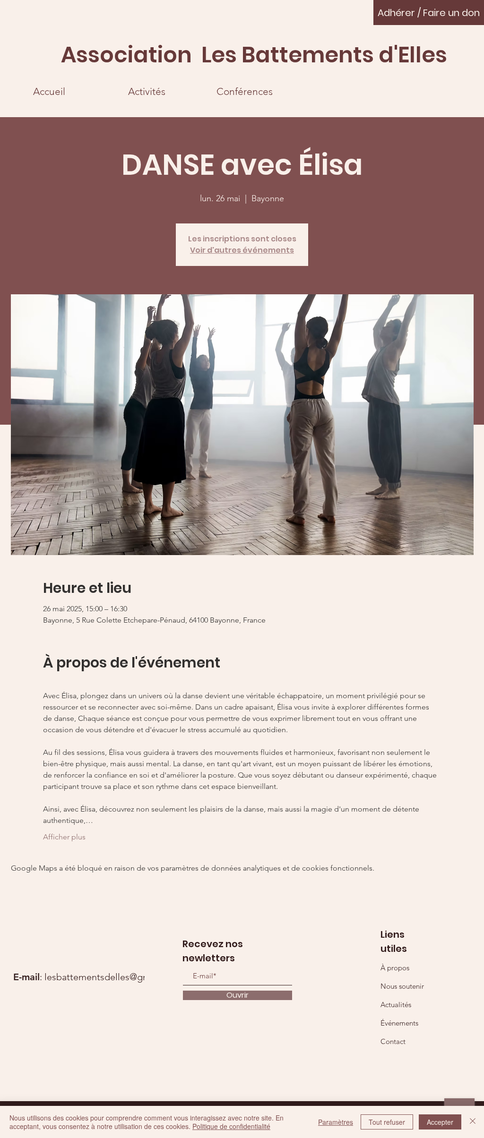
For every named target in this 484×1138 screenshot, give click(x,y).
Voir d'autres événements (242, 250)
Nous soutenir (402, 986)
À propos (394, 967)
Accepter (440, 1122)
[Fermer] (472, 1121)
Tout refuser (387, 1122)
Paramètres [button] (335, 1122)
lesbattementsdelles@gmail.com (112, 977)
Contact (393, 1041)
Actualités (395, 1004)
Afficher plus (64, 836)
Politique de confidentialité (231, 1126)
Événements (399, 1022)
